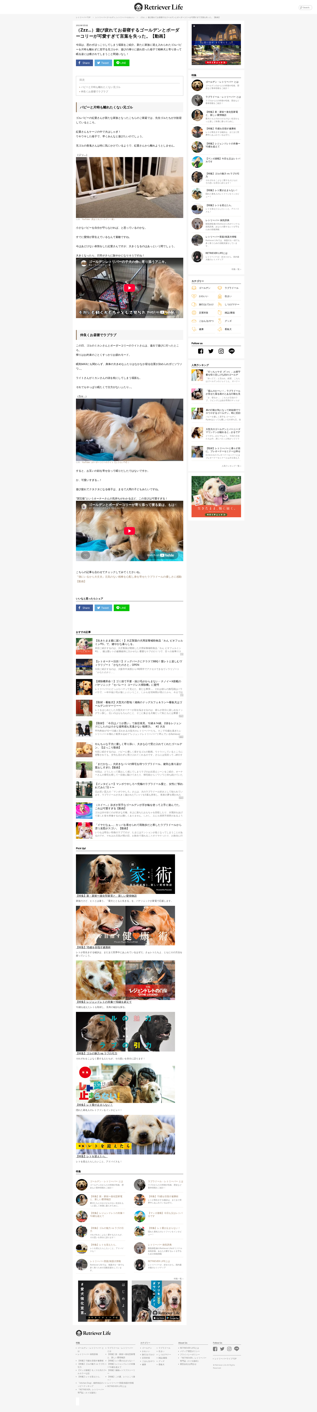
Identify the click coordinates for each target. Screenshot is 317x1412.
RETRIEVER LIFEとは (116, 1386)
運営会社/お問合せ (188, 1364)
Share (86, 63)
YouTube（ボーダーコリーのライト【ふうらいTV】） (106, 462)
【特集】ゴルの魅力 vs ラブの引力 (91, 1365)
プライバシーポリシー (190, 1354)
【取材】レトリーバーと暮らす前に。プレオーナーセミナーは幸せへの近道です (223, 450)
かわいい (131, 17)
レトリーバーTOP (83, 17)
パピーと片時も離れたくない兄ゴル (101, 87)
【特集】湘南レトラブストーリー (121, 1372)
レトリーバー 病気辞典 (88, 1354)
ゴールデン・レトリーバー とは (91, 1349)
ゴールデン (110, 17)
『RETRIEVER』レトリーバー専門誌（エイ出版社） (91, 1391)
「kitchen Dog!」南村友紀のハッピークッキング (91, 1384)
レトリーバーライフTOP (226, 1358)
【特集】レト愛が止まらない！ (121, 1360)
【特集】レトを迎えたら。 (89, 1376)
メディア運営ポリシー (190, 1351)
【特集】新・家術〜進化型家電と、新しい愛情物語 (121, 1356)
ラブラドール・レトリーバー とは (120, 1349)
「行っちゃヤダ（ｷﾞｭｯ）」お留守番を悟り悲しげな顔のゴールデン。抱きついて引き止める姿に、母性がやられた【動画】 (223, 373)
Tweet (105, 63)
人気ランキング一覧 (231, 466)
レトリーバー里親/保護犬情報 (120, 1383)
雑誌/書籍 (230, 312)
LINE (123, 63)
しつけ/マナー (232, 304)
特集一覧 (178, 1278)
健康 (201, 329)
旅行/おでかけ (206, 304)
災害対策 (203, 312)
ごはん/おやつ (206, 320)
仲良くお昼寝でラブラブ (94, 91)
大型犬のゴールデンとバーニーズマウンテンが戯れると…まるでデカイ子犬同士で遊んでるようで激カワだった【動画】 (223, 431)
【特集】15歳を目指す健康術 (91, 1360)
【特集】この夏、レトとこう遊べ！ (121, 1378)
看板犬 (228, 329)
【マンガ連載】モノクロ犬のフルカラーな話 (91, 1372)
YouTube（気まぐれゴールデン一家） (99, 219)
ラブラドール (232, 287)
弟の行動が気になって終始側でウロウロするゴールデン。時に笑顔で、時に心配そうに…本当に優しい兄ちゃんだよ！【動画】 (223, 412)
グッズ (228, 320)
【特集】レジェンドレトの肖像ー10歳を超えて (121, 1365)
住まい (228, 296)
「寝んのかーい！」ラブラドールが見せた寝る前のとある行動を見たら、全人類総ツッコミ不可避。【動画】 (223, 392)
